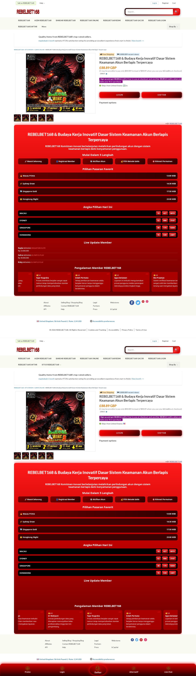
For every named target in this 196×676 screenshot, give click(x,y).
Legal (95, 302)
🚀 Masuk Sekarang (33, 161)
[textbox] (149, 11)
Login (62, 672)
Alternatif (133, 672)
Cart (174, 3)
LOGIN (119, 95)
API (45, 309)
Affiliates (47, 306)
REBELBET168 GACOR (134, 20)
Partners (96, 306)
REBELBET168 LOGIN (157, 20)
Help (41, 3)
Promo (28, 672)
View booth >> (137, 41)
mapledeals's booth (47, 41)
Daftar (98, 672)
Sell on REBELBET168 (26, 3)
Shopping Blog (76, 302)
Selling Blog (65, 302)
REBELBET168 (24, 20)
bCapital (113, 309)
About (46, 302)
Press (95, 309)
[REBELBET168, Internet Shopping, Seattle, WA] (141, 320)
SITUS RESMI (29, 49)
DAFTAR (162, 95)
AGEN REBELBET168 (42, 20)
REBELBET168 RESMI (112, 20)
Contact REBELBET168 (70, 306)
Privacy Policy (127, 330)
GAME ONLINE (39, 49)
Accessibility (114, 330)
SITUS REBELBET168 (50, 365)
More (44, 27)
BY (168, 123)
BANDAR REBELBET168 (65, 20)
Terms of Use (141, 330)
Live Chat (168, 672)
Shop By (172, 27)
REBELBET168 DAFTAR (27, 27)
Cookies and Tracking (97, 330)
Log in (154, 3)
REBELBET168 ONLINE (89, 20)
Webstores (114, 302)
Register (165, 3)
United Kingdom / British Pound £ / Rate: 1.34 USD (60, 321)
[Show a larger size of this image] (17, 118)
